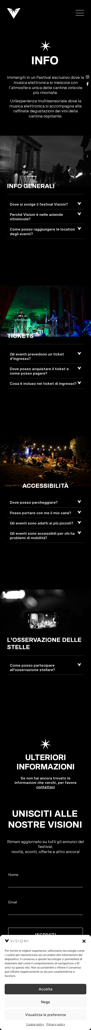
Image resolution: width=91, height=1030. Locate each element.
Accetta (45, 989)
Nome (13, 874)
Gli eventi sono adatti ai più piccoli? (41, 523)
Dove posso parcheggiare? (34, 502)
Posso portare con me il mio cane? (40, 512)
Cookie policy (35, 1024)
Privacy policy (55, 1024)
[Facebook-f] (87, 83)
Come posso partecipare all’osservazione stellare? (32, 667)
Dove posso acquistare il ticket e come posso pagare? (39, 370)
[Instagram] (87, 76)
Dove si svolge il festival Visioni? (39, 204)
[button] (84, 941)
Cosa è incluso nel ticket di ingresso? (43, 383)
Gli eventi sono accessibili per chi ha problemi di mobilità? (42, 535)
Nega (45, 1002)
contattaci (45, 787)
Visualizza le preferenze (45, 1015)
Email (12, 902)
